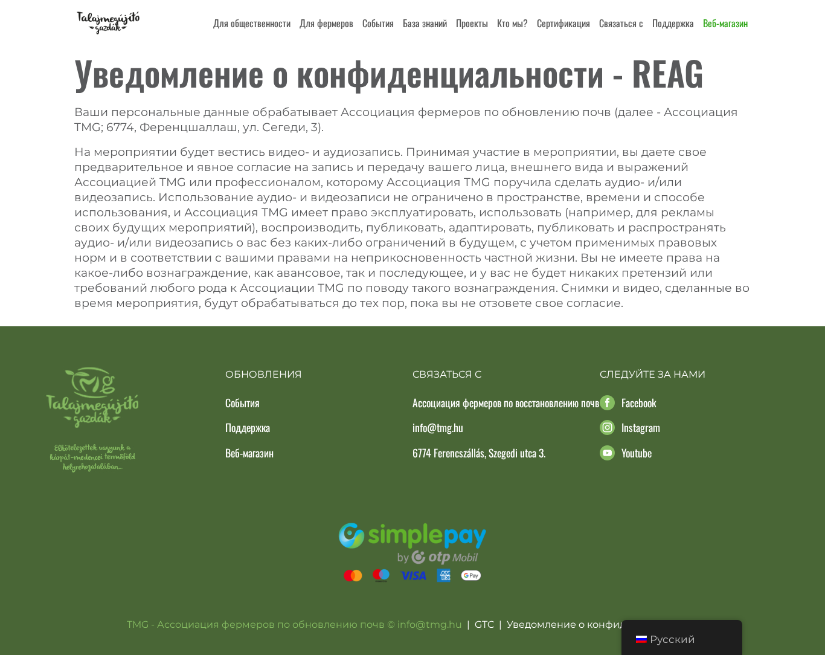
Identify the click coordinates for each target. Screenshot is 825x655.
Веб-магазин (725, 23)
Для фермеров (326, 23)
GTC (484, 624)
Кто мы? (512, 23)
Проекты (472, 23)
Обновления (263, 374)
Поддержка (673, 23)
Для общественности (252, 23)
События (378, 23)
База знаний (425, 23)
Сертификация (563, 23)
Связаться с (621, 23)
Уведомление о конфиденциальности (602, 624)
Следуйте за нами (652, 374)
